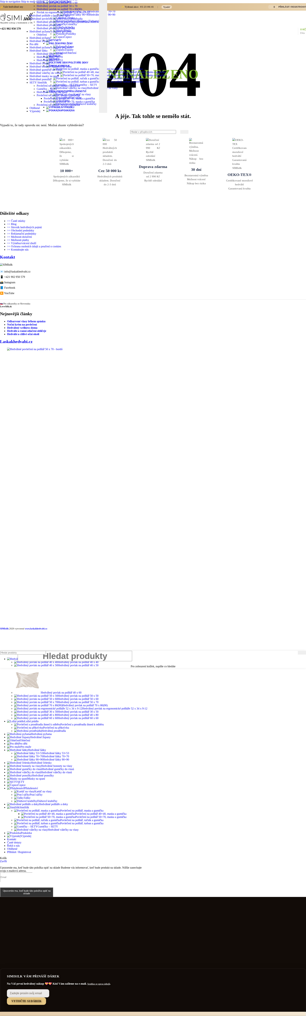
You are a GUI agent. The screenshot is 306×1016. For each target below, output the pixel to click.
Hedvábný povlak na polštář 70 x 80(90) (59, 9)
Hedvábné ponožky (41, 79)
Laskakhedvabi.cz (16, 341)
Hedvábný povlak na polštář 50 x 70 (57, 5)
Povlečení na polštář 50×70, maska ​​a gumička (140, 75)
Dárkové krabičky (47, 800)
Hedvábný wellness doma (22, 327)
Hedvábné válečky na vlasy (52, 92)
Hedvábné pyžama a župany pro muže (51, 47)
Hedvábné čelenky (40, 63)
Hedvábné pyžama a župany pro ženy (51, 31)
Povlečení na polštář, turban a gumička (58, 85)
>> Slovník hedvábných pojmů (24, 227)
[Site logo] (16, 23)
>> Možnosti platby (18, 240)
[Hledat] (184, 132)
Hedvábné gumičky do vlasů (46, 69)
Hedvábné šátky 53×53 (50, 60)
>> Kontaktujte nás (18, 249)
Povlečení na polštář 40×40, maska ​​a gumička (140, 72)
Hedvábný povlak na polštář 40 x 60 (61, 692)
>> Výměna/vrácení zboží (21, 243)
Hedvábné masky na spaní (44, 76)
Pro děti (34, 44)
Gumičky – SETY (47, 88)
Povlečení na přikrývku (56, 727)
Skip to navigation (10, 1)
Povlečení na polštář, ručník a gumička (58, 104)
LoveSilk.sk (6, 306)
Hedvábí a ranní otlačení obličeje (26, 330)
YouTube (9, 293)
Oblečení (42, 34)
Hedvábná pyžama (40, 37)
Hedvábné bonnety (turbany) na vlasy (51, 66)
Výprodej (35, 111)
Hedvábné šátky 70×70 (50, 56)
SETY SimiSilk (38, 82)
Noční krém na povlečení (22, 324)
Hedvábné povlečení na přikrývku (56, 28)
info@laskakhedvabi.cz (17, 271)
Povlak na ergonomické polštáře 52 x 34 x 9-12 (63, 12)
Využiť (166, 7)
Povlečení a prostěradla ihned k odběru (82, 724)
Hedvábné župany (40, 41)
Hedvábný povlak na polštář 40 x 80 (78, 714)
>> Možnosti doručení (19, 236)
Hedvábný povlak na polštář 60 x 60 (78, 718)
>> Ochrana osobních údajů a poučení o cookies (34, 246)
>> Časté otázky (16, 220)
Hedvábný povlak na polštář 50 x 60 (57, 2)
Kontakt (7, 257)
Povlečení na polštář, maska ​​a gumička (58, 95)
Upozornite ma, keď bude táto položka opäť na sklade (26, 892)
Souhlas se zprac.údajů (98, 984)
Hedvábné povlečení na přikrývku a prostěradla (56, 18)
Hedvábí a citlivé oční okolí (23, 334)
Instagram (9, 282)
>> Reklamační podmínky (21, 233)
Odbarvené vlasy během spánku (26, 321)
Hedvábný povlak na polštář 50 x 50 (78, 695)
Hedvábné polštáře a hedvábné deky (50, 15)
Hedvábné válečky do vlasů (45, 72)
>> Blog (11, 224)
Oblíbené (35, 108)
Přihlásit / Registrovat (19, 852)
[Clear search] (96, 30)
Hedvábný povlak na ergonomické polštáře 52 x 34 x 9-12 (114, 708)
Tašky (27, 797)
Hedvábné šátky (39, 50)
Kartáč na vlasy (43, 791)
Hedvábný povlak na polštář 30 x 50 (78, 711)
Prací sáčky (36, 794)
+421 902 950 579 (14, 276)
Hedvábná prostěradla (49, 25)
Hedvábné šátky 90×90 (50, 53)
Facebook (9, 287)
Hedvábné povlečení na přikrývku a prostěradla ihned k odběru (72, 21)
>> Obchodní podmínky (20, 230)
